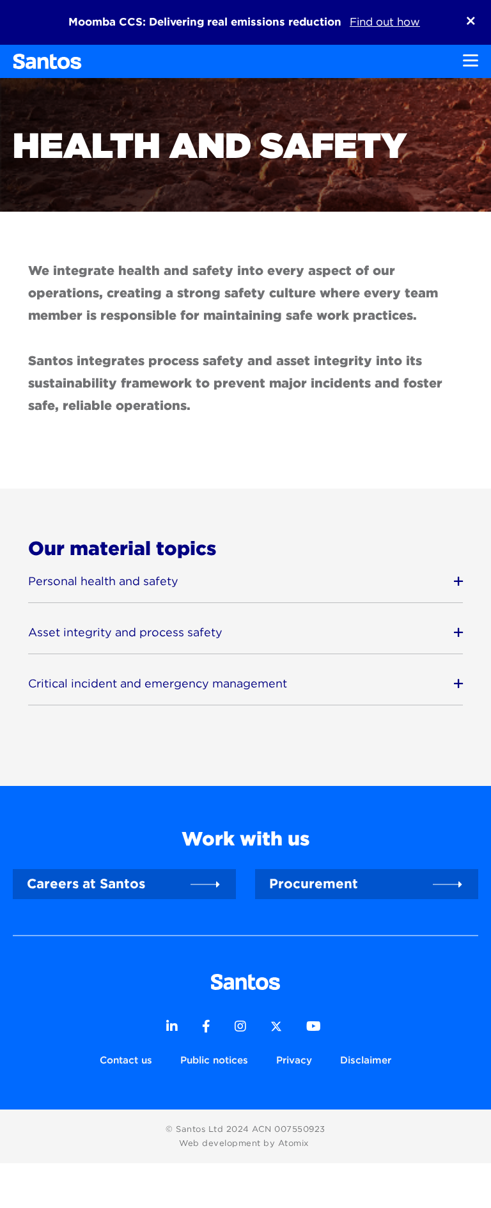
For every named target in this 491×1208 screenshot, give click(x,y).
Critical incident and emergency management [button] (157, 683)
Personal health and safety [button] (103, 581)
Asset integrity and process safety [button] (125, 632)
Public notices (214, 1060)
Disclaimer (365, 1060)
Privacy (294, 1060)
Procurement (313, 883)
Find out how (385, 21)
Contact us (126, 1060)
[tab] (245, 582)
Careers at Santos (86, 883)
